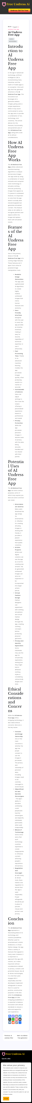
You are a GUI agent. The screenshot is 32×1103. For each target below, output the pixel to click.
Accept (6, 1098)
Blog (10, 26)
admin (11, 39)
